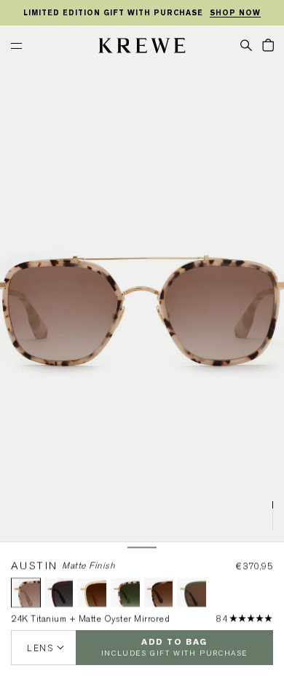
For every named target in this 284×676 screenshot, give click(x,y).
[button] (246, 44)
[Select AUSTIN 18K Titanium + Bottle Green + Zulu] (192, 593)
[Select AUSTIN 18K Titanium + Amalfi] (126, 593)
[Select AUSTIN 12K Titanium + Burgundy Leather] (59, 593)
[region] (142, 13)
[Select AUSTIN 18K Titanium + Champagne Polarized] (92, 593)
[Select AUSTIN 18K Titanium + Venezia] (159, 593)
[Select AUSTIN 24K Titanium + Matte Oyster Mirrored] (26, 593)
